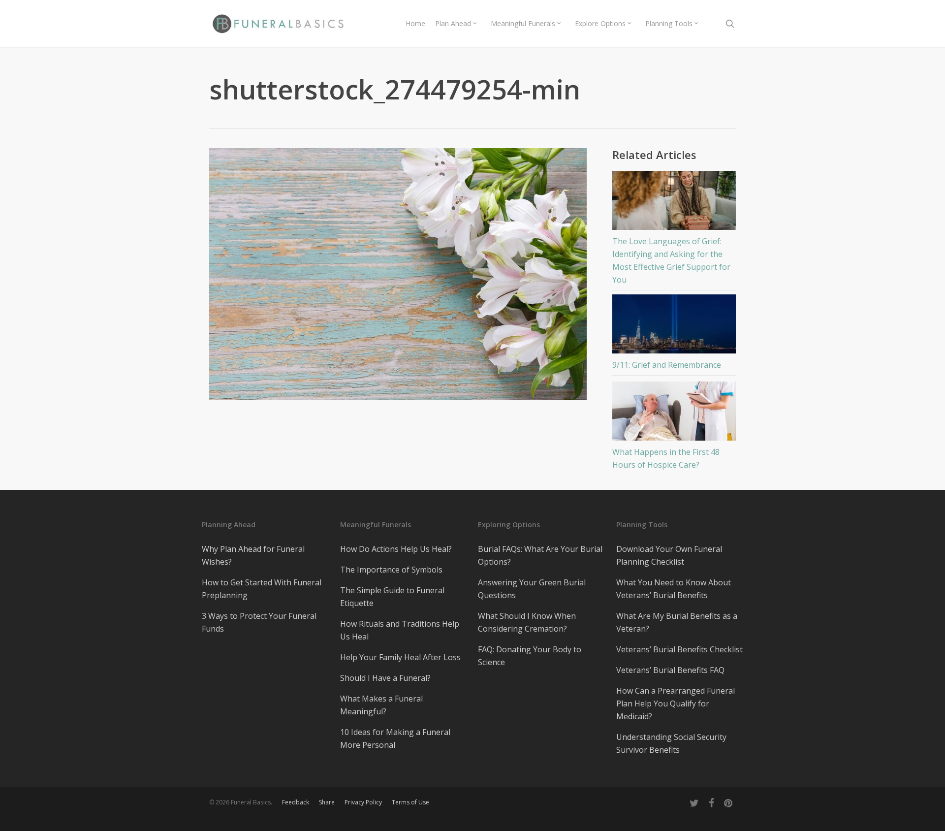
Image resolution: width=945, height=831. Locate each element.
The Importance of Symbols (391, 569)
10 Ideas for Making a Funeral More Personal (395, 738)
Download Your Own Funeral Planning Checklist (669, 555)
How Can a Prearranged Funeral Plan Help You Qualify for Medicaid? (675, 703)
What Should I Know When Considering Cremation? (527, 622)
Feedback (295, 802)
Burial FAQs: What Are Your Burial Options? (540, 555)
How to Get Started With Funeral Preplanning (261, 589)
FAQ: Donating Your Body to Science (529, 656)
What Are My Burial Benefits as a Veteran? (676, 622)
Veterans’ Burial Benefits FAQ (670, 670)
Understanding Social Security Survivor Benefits (671, 743)
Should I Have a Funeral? (385, 677)
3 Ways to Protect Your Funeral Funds (259, 622)
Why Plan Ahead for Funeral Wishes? (253, 555)
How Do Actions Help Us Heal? (396, 548)
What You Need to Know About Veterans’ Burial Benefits (673, 589)
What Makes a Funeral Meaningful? (381, 705)
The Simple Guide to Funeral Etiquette (392, 596)
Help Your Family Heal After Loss (400, 657)
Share (327, 802)
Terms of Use (410, 802)
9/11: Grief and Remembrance (666, 364)
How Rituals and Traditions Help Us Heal (399, 630)
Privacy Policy (363, 802)
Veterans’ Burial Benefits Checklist (679, 649)
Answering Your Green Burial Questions (532, 589)
